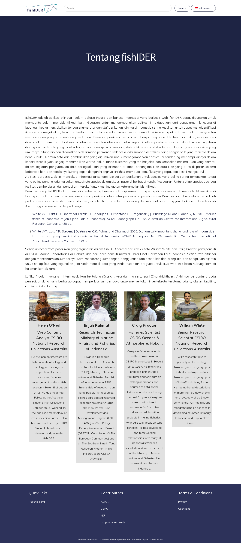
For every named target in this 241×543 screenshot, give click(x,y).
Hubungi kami (37, 501)
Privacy (182, 501)
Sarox (161, 540)
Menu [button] (182, 8)
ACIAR (105, 501)
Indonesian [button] (204, 8)
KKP (103, 515)
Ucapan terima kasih (113, 522)
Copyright (184, 508)
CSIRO (104, 508)
